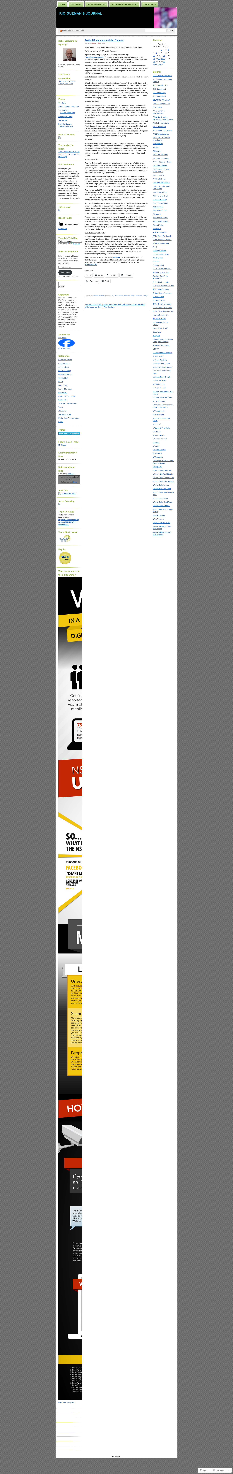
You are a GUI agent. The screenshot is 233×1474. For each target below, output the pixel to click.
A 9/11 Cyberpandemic (161, 104)
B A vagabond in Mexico (162, 269)
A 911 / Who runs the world (162, 130)
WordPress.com (159, 515)
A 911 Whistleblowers (161, 134)
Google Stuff (62, 378)
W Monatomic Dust (160, 439)
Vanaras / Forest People (162, 377)
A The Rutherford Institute (162, 240)
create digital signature (66, 1403)
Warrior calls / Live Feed (162, 489)
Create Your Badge (64, 348)
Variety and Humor (160, 381)
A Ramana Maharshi (160, 218)
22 (162, 59)
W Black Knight (158, 415)
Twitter (145, 295)
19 (154, 59)
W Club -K (156, 424)
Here (75, 482)
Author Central (158, 265)
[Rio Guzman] (66, 346)
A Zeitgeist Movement (161, 243)
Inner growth (63, 385)
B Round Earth (158, 297)
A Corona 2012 (158, 175)
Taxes (60, 407)
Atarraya (156, 262)
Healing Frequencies (160, 315)
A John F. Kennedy (160, 200)
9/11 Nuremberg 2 (159, 89)
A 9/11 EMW (157, 107)
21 (159, 59)
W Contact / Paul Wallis (161, 428)
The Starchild (149, 4)
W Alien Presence (159, 401)
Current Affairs (63, 367)
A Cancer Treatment (160, 155)
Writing (61, 422)
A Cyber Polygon (159, 179)
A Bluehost (157, 151)
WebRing (71, 474)
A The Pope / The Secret (162, 236)
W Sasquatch (158, 457)
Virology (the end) (159, 388)
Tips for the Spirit (64, 414)
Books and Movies (65, 360)
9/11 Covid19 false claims (162, 76)
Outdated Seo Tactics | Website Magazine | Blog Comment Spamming (111, 305)
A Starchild (157, 229)
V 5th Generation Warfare (162, 353)
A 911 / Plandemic (159, 127)
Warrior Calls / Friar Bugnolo (163, 481)
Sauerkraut (157, 332)
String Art (156, 336)
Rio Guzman (62, 338)
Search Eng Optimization (67, 404)
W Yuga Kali (157, 467)
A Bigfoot (156, 147)
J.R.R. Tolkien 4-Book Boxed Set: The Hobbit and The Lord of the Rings (69, 154)
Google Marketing (64, 374)
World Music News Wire (161, 523)
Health (60, 382)
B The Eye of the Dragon (162, 304)
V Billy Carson (158, 356)
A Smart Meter (158, 225)
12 (154, 56)
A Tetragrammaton (159, 232)
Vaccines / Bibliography (161, 364)
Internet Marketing (65, 389)
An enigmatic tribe (159, 251)
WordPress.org (158, 519)
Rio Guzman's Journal (80, 13)
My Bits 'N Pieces (159, 319)
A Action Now (158, 144)
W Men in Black (158, 435)
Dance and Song (64, 371)
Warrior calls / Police (160, 498)
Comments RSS (78, 31)
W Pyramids (157, 453)
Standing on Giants (96, 4)
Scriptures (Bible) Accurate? (124, 4)
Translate (76, 244)
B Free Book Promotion (161, 282)
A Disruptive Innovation (161, 183)
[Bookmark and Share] (67, 494)
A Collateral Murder (160, 166)
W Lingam (156, 432)
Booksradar (62, 229)
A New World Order (160, 210)
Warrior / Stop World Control (163, 474)
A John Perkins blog (160, 203)
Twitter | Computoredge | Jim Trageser (104, 40)
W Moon (156, 443)
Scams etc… (63, 400)
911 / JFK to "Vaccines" (161, 100)
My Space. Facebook (135, 295)
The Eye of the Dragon (161, 345)
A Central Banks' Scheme (162, 162)
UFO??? (156, 349)
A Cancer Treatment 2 (161, 158)
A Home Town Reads (160, 196)
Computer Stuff (63, 363)
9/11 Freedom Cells (160, 85)
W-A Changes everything (162, 470)
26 (154, 62)
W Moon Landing (159, 450)
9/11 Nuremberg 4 (159, 96)
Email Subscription (68, 252)
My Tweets (62, 445)
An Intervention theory (161, 254)
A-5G (155, 247)
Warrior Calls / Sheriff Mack (163, 502)
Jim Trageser (118, 295)
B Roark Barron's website (162, 293)
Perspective (62, 393)
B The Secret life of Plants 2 (163, 311)
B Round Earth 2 (159, 300)
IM (112, 295)
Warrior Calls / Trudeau (161, 506)
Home (62, 4)
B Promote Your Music (161, 289)
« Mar (155, 64)
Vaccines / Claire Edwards (162, 367)
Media (126, 295)
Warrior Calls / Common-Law (163, 478)
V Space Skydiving (160, 360)
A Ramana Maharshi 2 (161, 221)
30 (164, 62)
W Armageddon (158, 411)
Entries (66, 31)
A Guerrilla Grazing (160, 192)
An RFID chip (158, 258)
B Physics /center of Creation (163, 286)
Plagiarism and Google (66, 396)
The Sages (62, 411)
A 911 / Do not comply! (161, 123)
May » (160, 64)
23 (164, 59)
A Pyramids (157, 214)
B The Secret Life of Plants (162, 308)
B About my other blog (161, 272)
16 (164, 56)
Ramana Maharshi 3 (160, 328)
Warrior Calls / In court (161, 485)
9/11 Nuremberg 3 (159, 93)
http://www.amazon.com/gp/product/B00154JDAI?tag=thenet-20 (68, 522)
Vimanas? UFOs (159, 384)
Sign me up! (65, 272)
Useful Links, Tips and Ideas (68, 418)
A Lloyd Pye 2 (158, 207)
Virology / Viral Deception (162, 398)
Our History (76, 4)
